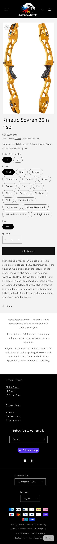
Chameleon (12, 179)
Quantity (6, 233)
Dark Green (12, 207)
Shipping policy (38, 533)
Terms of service (22, 533)
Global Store (12, 387)
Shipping (18, 138)
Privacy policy (40, 528)
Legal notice (40, 538)
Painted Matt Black (35, 207)
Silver (9, 193)
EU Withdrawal (13, 420)
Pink (8, 200)
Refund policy (26, 528)
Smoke (23, 193)
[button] (6, 9)
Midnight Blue (41, 214)
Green (44, 179)
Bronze (36, 172)
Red (38, 186)
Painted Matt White (16, 214)
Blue (21, 172)
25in (8, 226)
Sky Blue (39, 193)
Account (10, 412)
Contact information (23, 538)
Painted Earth (25, 200)
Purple (24, 186)
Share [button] (9, 306)
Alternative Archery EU (26, 525)
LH (18, 159)
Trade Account (13, 416)
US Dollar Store (14, 395)
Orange (9, 186)
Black (8, 172)
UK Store (10, 391)
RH (7, 159)
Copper (29, 179)
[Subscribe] (44, 439)
